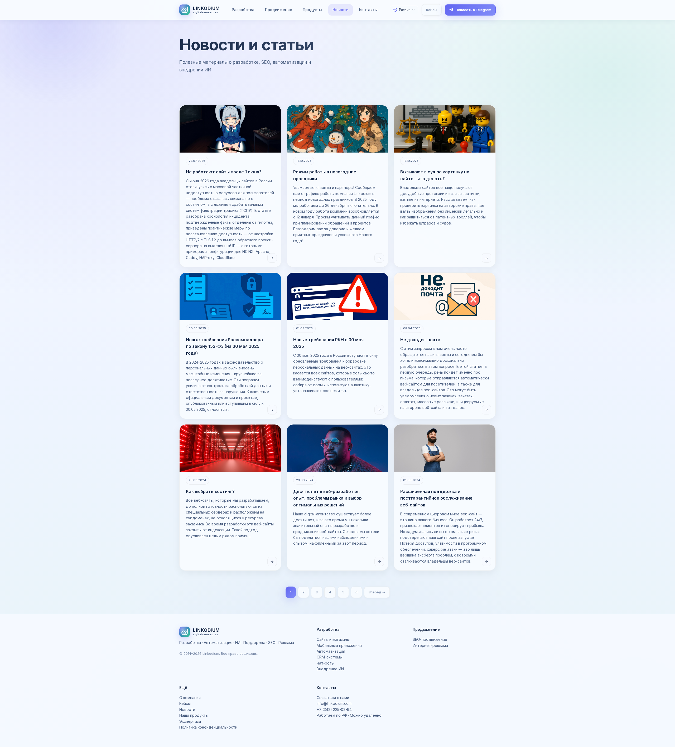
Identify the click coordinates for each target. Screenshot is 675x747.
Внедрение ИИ (330, 669)
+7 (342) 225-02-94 (334, 709)
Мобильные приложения (339, 645)
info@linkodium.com (334, 703)
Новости (340, 9)
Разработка (243, 9)
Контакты (368, 9)
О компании (190, 697)
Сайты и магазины (333, 639)
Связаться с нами (333, 697)
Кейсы (431, 10)
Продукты (312, 9)
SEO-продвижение (430, 639)
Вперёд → (377, 592)
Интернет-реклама (430, 645)
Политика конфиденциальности (208, 727)
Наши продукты (193, 715)
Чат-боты (325, 663)
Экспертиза (190, 721)
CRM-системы (330, 657)
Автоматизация (331, 651)
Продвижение (278, 9)
